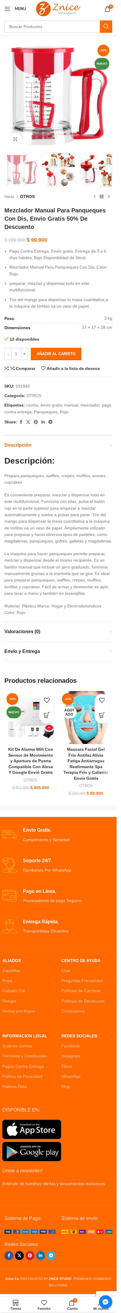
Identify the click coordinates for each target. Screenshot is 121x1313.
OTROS (27, 196)
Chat (65, 970)
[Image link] (30, 1231)
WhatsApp (70, 1076)
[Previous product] (94, 196)
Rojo (64, 412)
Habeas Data (14, 1086)
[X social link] (28, 422)
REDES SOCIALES (79, 1036)
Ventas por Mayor (18, 1011)
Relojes (9, 1001)
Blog (65, 1086)
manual (71, 405)
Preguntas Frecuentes (82, 980)
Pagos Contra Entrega (23, 1066)
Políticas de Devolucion (83, 1001)
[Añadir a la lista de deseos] (46, 701)
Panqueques (46, 412)
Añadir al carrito (56, 354)
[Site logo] (58, 8)
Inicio (9, 196)
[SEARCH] (106, 26)
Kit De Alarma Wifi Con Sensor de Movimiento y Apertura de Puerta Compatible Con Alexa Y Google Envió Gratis (30, 761)
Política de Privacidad (22, 1076)
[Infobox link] (58, 835)
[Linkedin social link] (43, 422)
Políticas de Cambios (80, 990)
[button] (46, 716)
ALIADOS (11, 960)
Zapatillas (11, 970)
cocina (32, 405)
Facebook (70, 1046)
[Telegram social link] (50, 422)
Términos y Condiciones (24, 1056)
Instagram (70, 1056)
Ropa (7, 980)
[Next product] (108, 196)
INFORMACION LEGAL (24, 1036)
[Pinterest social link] (36, 422)
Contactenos (73, 1011)
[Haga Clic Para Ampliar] (15, 139)
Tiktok (66, 1066)
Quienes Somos (17, 1046)
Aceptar (58, 1302)
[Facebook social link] (20, 422)
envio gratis (51, 405)
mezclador (90, 405)
